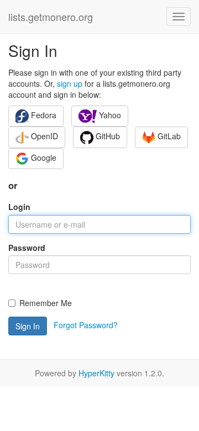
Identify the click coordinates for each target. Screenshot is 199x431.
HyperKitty (96, 373)
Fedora (42, 114)
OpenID (43, 135)
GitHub (106, 135)
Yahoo (109, 114)
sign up (69, 83)
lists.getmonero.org (50, 16)
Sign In (27, 326)
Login (19, 206)
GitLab (168, 135)
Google (42, 157)
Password (26, 247)
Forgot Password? (86, 324)
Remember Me (45, 302)
